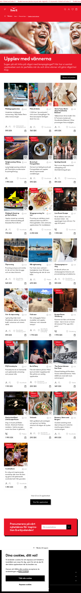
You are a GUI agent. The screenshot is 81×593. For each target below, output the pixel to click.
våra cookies (23, 571)
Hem (15, 16)
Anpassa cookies (25, 584)
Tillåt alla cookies (25, 578)
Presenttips (22, 16)
